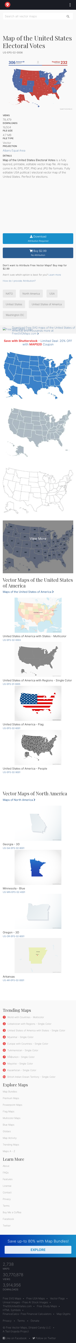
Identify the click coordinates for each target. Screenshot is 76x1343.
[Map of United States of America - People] (38, 747)
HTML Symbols (12, 1310)
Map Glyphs (63, 1313)
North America (31, 293)
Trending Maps (11, 1144)
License (7, 1185)
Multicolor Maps (11, 1118)
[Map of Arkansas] (38, 955)
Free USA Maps (35, 1298)
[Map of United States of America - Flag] (38, 703)
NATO (9, 293)
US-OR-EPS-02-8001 (13, 936)
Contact (7, 1192)
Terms (6, 1205)
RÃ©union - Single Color (20, 1056)
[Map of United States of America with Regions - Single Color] (38, 659)
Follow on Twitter (45, 1338)
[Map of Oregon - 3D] (38, 911)
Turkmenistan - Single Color (22, 1050)
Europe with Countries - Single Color (27, 1043)
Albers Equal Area (14, 150)
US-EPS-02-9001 (11, 772)
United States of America (47, 304)
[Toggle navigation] (69, 5)
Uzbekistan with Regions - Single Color (29, 1023)
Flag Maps (8, 1111)
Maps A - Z (9, 1151)
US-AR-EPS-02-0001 (13, 980)
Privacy (7, 1199)
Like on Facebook (16, 1338)
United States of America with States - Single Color (36, 1030)
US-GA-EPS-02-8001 (13, 848)
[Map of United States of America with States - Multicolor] (38, 615)
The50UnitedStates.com (17, 1306)
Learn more (55, 274)
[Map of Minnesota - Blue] (38, 867)
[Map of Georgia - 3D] (38, 823)
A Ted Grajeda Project (16, 1331)
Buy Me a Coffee (12, 1212)
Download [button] (38, 238)
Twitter (7, 1225)
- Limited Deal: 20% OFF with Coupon (38, 342)
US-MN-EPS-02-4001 (14, 892)
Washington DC (15, 314)
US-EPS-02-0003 (12, 640)
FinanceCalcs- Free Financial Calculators (27, 1313)
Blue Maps (8, 1124)
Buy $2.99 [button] (39, 253)
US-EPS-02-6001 (11, 728)
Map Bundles (10, 1091)
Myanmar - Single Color (20, 1037)
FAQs (6, 1172)
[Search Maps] (68, 16)
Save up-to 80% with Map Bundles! (38, 1245)
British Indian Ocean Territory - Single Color (31, 1076)
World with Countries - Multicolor (25, 1017)
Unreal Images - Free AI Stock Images (25, 1302)
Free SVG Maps (12, 1298)
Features (8, 1179)
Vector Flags (57, 1298)
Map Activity (10, 1137)
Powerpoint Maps (12, 1104)
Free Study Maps (47, 1306)
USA (52, 293)
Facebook (8, 1218)
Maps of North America (18, 800)
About (6, 1165)
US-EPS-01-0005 (11, 684)
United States (14, 304)
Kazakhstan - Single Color (21, 1070)
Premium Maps (11, 1098)
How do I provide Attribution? (19, 280)
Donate (35, 1320)
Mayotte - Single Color (20, 1063)
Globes (7, 1131)
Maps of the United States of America (27, 592)
